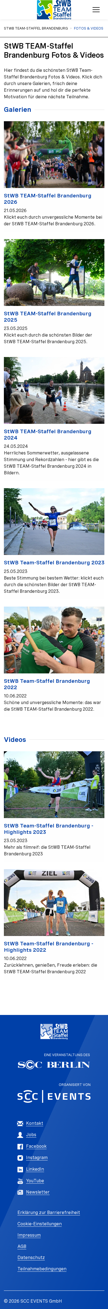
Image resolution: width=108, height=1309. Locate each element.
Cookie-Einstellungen (39, 1223)
